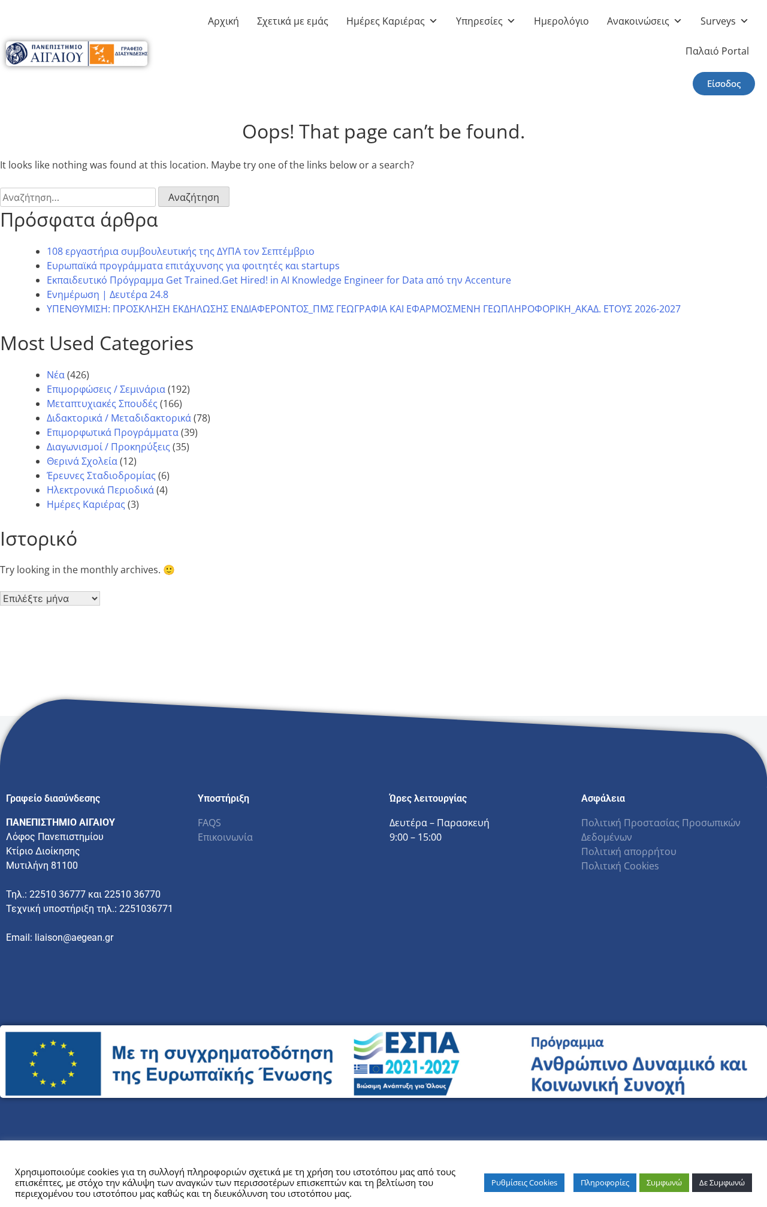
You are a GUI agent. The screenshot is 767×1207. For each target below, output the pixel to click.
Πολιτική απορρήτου (629, 851)
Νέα (56, 374)
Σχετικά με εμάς (292, 21)
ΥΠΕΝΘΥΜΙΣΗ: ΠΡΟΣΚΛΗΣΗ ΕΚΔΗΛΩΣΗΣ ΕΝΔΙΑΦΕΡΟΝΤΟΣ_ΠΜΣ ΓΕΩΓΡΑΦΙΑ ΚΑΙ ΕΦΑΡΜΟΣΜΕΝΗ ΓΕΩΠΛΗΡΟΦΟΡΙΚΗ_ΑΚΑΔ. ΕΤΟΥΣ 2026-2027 (364, 308)
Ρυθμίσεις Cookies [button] (524, 1182)
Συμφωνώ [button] (664, 1182)
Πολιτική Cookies (620, 865)
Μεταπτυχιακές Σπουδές (102, 403)
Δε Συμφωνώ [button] (722, 1182)
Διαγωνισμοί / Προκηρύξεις (108, 446)
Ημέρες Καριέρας (385, 21)
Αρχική (223, 21)
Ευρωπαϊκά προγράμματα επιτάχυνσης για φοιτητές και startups (193, 265)
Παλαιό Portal (717, 51)
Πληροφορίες (605, 1182)
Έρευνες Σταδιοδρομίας (101, 475)
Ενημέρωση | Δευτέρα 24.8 (107, 294)
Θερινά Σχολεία (82, 461)
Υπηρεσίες (479, 21)
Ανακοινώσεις (638, 21)
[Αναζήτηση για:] (79, 197)
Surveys (718, 21)
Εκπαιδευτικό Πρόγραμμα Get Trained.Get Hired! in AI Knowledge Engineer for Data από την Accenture (279, 280)
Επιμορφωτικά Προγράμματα (113, 432)
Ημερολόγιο (561, 21)
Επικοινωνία (225, 837)
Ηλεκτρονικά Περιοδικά (100, 489)
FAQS (209, 822)
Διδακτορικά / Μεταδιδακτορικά (119, 418)
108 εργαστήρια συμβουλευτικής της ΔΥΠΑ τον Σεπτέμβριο (181, 251)
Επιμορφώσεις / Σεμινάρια (106, 389)
